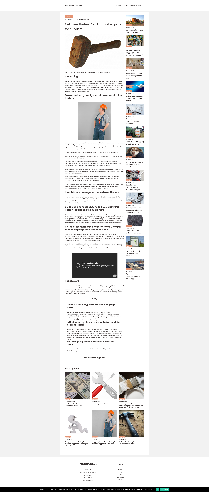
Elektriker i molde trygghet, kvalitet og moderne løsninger (133, 187)
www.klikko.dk (89, 480)
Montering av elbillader (100, 404)
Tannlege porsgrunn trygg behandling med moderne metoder (134, 210)
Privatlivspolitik (165, 489)
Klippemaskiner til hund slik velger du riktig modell (134, 164)
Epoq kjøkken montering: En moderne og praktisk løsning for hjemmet (76, 443)
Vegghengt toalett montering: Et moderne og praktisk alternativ (104, 443)
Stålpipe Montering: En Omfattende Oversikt (127, 443)
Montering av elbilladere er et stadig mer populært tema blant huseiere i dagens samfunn (131, 405)
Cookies (132, 5)
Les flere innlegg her (94, 357)
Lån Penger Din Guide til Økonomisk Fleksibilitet (73, 404)
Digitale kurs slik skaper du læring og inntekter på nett (134, 98)
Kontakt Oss (140, 5)
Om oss (125, 5)
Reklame (118, 5)
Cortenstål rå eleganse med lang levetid (134, 31)
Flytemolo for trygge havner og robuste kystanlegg (133, 276)
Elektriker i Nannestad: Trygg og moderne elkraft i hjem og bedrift (134, 52)
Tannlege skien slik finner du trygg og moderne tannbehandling (133, 121)
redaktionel (69, 16)
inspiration (129, 25)
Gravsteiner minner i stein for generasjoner (134, 232)
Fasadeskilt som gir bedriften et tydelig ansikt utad (133, 253)
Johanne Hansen (84, 19)
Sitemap (120, 480)
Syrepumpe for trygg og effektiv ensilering (135, 143)
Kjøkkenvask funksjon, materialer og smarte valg (134, 75)
